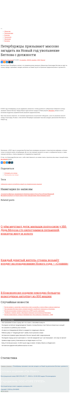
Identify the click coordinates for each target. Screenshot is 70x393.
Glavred (43, 60)
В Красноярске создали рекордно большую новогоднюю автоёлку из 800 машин (30, 294)
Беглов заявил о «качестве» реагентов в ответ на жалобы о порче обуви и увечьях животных (32, 307)
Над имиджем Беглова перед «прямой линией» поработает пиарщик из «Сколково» (29, 309)
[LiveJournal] (12, 62)
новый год (23, 184)
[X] (9, 62)
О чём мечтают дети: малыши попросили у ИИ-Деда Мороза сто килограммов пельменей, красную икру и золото (34, 230)
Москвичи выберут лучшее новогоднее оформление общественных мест (25, 195)
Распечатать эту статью (11, 175)
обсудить (51, 110)
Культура (7, 35)
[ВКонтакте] (2, 62)
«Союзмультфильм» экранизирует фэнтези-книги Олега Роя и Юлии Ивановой (27, 194)
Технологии (7, 37)
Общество (7, 31)
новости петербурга (14, 184)
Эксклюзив (7, 39)
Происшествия (8, 33)
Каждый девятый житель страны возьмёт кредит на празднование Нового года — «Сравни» (34, 261)
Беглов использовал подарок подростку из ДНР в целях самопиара (24, 311)
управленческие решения (34, 184)
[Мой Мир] (7, 62)
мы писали (4, 159)
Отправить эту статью (10, 173)
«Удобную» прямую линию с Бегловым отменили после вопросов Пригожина (27, 312)
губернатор (4, 184)
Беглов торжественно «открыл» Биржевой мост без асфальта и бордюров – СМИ (28, 314)
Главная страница (6, 366)
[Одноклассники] (4, 62)
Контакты (7, 41)
